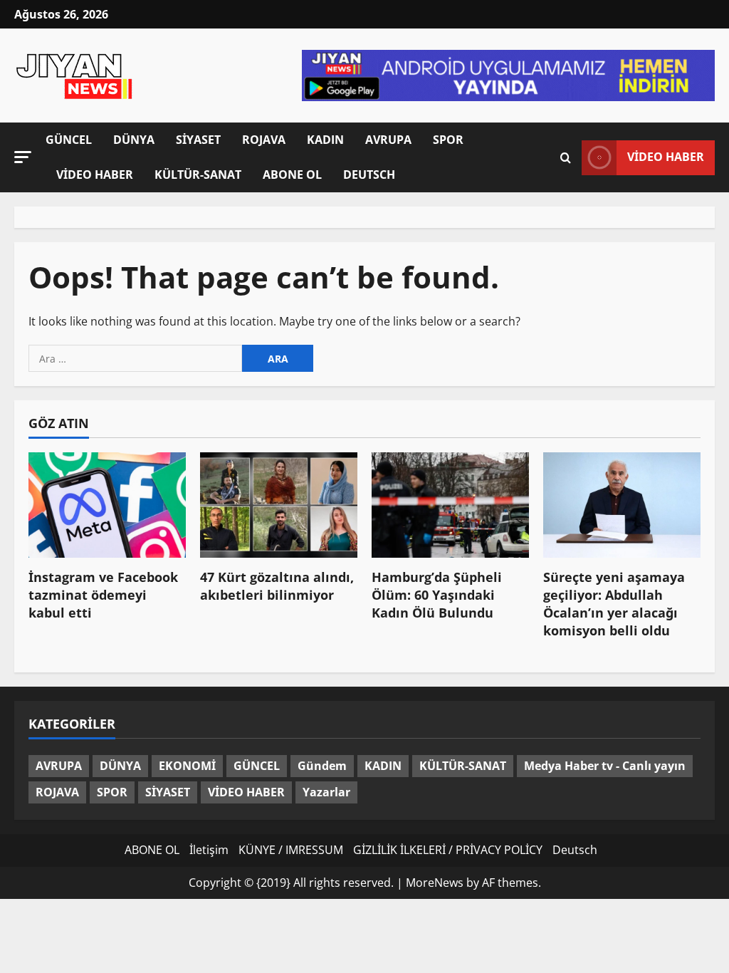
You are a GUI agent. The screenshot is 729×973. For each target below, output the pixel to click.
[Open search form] (565, 157)
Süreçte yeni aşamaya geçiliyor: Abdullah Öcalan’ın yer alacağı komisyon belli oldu (614, 604)
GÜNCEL (69, 139)
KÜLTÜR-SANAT (197, 174)
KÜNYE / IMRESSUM (290, 850)
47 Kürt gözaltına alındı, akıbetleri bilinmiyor (277, 585)
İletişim (209, 850)
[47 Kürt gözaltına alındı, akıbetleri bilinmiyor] (278, 504)
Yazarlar (326, 792)
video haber (665, 157)
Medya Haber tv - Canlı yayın (605, 766)
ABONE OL (292, 174)
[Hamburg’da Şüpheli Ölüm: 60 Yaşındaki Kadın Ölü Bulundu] (450, 504)
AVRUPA (388, 139)
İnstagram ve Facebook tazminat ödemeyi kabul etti (103, 594)
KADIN (325, 139)
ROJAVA (263, 139)
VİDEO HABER (94, 174)
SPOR (448, 139)
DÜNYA (133, 139)
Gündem (322, 766)
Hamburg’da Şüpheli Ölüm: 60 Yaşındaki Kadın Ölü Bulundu (437, 594)
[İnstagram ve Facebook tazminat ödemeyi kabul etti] (107, 504)
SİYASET (198, 139)
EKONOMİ (187, 766)
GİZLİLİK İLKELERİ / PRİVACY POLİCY (447, 850)
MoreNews (434, 882)
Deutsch (369, 174)
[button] (22, 156)
